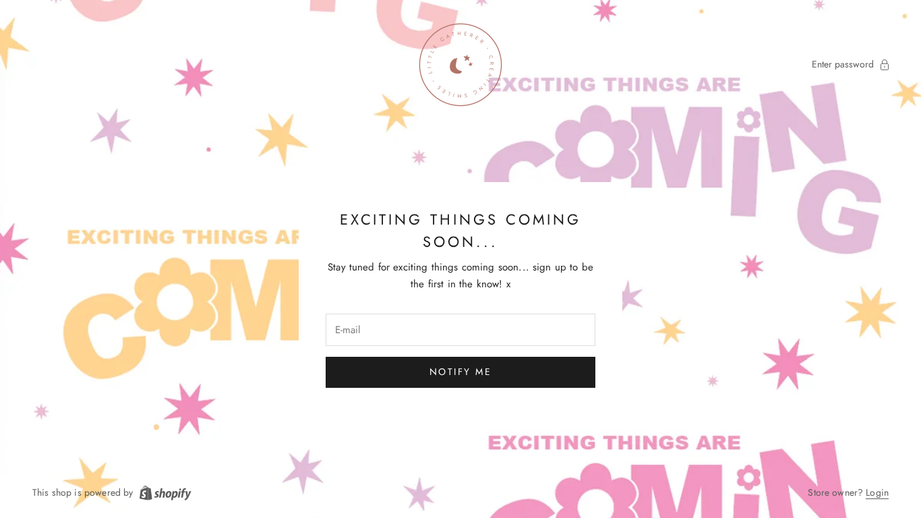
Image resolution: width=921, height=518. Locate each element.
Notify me (460, 371)
